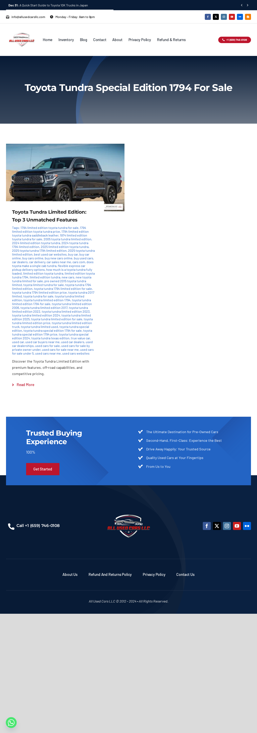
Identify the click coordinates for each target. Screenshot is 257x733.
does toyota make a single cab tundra (53, 264)
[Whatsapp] (11, 722)
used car (18, 342)
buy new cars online (58, 258)
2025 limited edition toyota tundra (65, 247)
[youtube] (232, 17)
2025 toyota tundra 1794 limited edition (39, 250)
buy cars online (32, 258)
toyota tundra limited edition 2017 (43, 307)
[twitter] (216, 17)
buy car (73, 254)
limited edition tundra (45, 277)
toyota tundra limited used (39, 327)
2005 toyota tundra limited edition (67, 239)
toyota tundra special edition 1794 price (52, 332)
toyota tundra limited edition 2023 (66, 311)
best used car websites (50, 254)
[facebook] (208, 17)
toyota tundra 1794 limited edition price (39, 292)
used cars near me (48, 353)
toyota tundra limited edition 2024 (36, 315)
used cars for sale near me (60, 349)
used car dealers (72, 342)
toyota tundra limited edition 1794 (46, 300)
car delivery (37, 262)
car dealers (20, 262)
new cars (68, 277)
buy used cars (83, 258)
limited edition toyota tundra (43, 273)
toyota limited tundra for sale (43, 285)
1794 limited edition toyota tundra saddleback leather (50, 233)
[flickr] (240, 17)
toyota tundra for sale (38, 296)
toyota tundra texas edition (50, 338)
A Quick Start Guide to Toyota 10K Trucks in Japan (48, 5)
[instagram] (224, 17)
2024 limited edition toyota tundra (36, 243)
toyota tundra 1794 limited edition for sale (63, 288)
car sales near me (59, 262)
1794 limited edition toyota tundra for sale (49, 228)
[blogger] (248, 17)
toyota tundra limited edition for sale (56, 319)
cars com (78, 262)
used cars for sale (47, 346)
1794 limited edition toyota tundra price (49, 229)
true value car (80, 338)
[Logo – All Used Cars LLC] (21, 29)
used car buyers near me (42, 342)
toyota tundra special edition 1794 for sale (52, 330)
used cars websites (76, 353)
